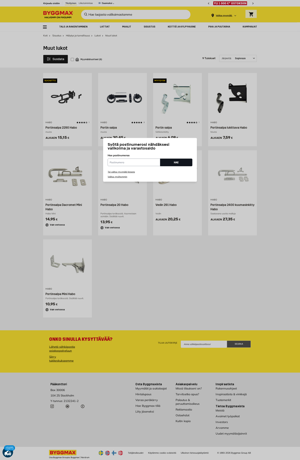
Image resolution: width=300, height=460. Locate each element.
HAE (176, 162)
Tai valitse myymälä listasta (121, 171)
